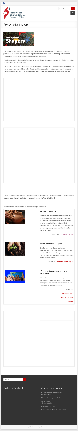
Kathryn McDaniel (67, 297)
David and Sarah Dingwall (64, 262)
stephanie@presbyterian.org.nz (56, 410)
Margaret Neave (67, 293)
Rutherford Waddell (66, 234)
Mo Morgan (69, 301)
